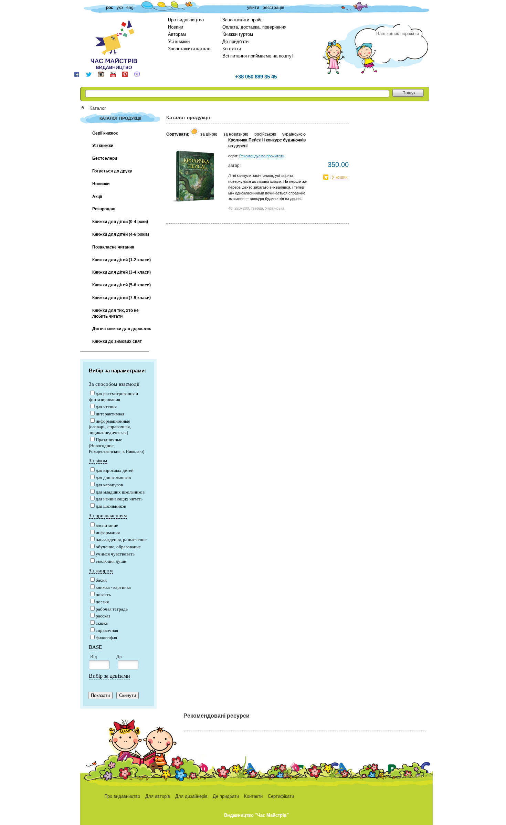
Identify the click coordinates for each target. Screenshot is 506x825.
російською (265, 134)
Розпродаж (103, 209)
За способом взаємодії (114, 384)
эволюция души (111, 561)
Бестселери (104, 158)
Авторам (177, 34)
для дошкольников (113, 477)
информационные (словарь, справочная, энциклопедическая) (110, 427)
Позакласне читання (113, 247)
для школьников (111, 506)
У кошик (339, 177)
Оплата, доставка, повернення (254, 27)
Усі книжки (179, 41)
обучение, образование (118, 546)
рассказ (103, 615)
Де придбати (235, 41)
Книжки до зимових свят (117, 341)
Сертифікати (281, 796)
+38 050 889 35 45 (256, 77)
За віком (98, 460)
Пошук (408, 93)
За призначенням (108, 515)
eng (130, 7)
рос (109, 7)
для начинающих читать (119, 498)
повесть (103, 594)
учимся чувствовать (115, 554)
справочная (107, 630)
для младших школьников (120, 492)
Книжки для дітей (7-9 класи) (121, 297)
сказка (102, 623)
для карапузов (109, 484)
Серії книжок (105, 133)
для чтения (106, 406)
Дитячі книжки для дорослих (121, 328)
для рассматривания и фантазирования (113, 396)
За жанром (101, 570)
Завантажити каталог (190, 48)
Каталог (97, 108)
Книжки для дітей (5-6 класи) (121, 285)
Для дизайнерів (191, 796)
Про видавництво (186, 19)
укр (120, 7)
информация (108, 532)
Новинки (100, 183)
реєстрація (273, 7)
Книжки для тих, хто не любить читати (115, 313)
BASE (95, 647)
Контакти (231, 48)
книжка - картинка (113, 587)
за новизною (236, 134)
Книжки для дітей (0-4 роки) (120, 221)
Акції (97, 196)
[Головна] (84, 108)
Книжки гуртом (237, 34)
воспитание (107, 525)
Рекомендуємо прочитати (261, 156)
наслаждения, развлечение (121, 539)
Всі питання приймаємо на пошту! (257, 56)
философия (106, 637)
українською (294, 134)
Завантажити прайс (242, 19)
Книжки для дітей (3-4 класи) (121, 272)
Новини (175, 27)
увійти (253, 7)
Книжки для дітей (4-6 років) (120, 234)
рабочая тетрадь (112, 609)
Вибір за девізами (109, 676)
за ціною (209, 134)
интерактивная (110, 413)
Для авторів (157, 796)
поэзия (102, 601)
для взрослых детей (115, 470)
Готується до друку (112, 171)
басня (101, 580)
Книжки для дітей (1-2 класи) (121, 259)
